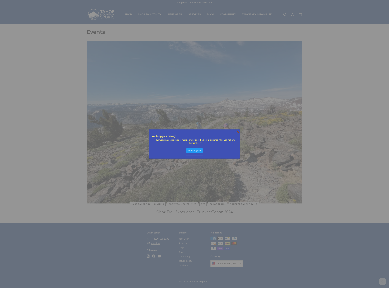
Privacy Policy (195, 142)
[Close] (237, 131)
